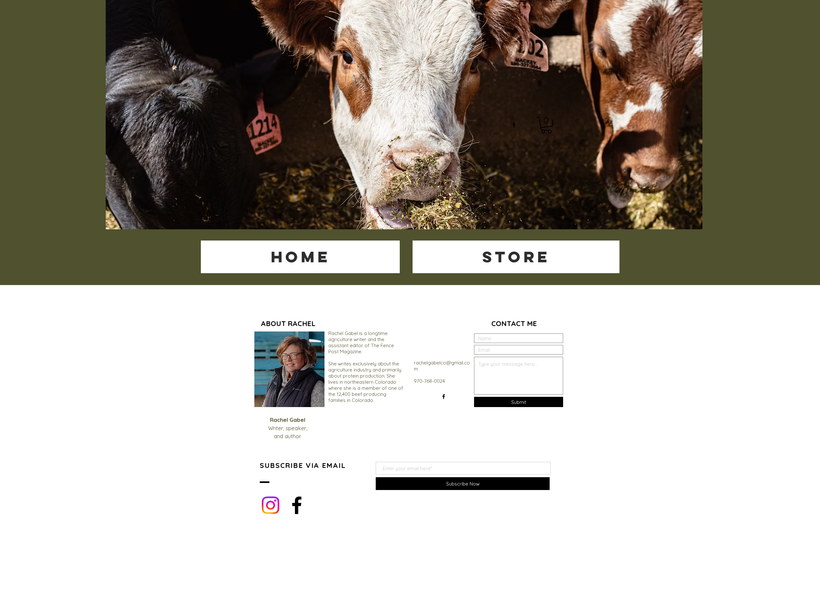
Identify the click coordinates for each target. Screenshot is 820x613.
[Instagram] (270, 505)
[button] (546, 125)
